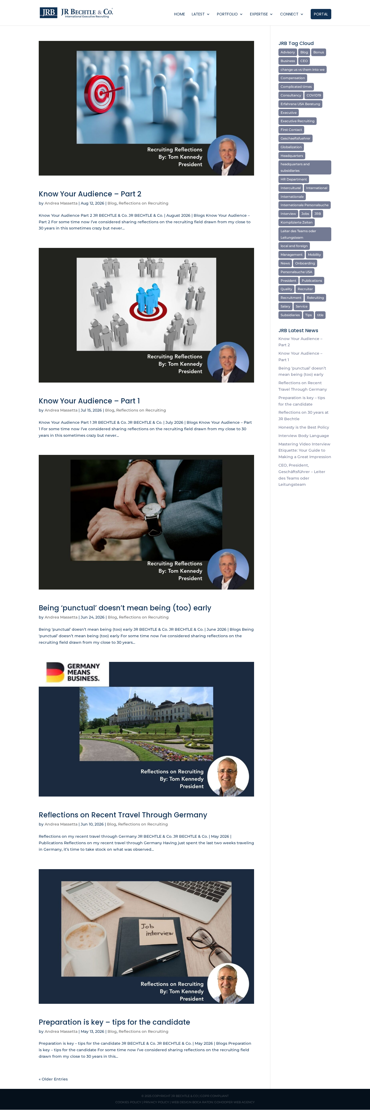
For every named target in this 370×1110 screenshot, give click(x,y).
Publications (312, 281)
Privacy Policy (156, 1102)
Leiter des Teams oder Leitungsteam (298, 234)
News (285, 263)
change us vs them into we (302, 69)
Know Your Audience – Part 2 (90, 194)
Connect (289, 14)
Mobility (314, 255)
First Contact (291, 130)
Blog (112, 203)
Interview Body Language (303, 435)
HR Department (294, 179)
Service (301, 306)
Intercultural (291, 188)
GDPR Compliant (214, 1096)
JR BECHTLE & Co (184, 1096)
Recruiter (305, 289)
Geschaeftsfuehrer (295, 138)
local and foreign (294, 246)
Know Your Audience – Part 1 (89, 401)
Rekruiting (315, 298)
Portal (321, 14)
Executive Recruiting (297, 121)
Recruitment (291, 298)
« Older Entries (53, 1079)
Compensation (293, 78)
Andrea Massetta (61, 203)
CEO (304, 61)
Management (292, 255)
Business (288, 61)
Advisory (288, 52)
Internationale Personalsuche (305, 205)
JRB (317, 214)
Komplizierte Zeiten (297, 222)
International (316, 188)
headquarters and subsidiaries (295, 167)
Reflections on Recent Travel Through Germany (123, 815)
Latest (198, 14)
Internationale (292, 197)
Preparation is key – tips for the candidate (114, 1022)
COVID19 (314, 95)
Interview (288, 214)
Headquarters (292, 156)
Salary (285, 306)
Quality (286, 289)
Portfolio (227, 14)
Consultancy (291, 95)
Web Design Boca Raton (192, 1102)
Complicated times (296, 87)
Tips (308, 315)
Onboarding (305, 263)
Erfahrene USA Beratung (300, 104)
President (288, 281)
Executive (289, 113)
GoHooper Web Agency (234, 1102)
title (320, 315)
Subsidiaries (290, 315)
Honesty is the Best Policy (303, 427)
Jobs (305, 214)
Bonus (318, 52)
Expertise (259, 14)
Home (179, 14)
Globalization (291, 147)
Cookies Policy (128, 1102)
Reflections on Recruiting (143, 203)
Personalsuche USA (296, 272)
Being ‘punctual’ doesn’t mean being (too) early (125, 608)
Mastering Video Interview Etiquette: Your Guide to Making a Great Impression (304, 450)
